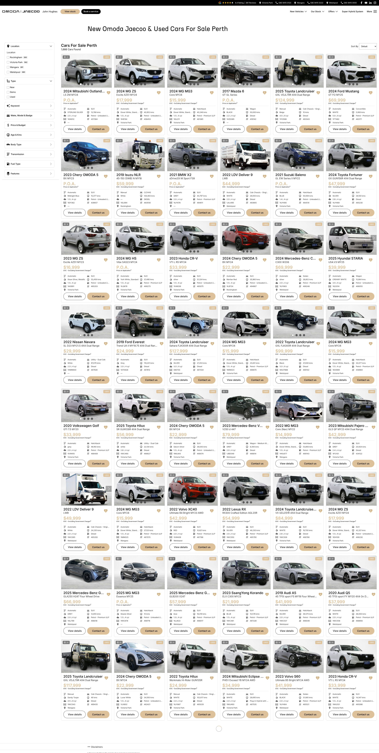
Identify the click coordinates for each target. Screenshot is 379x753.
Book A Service (91, 11)
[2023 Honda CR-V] (192, 238)
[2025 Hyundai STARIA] (351, 238)
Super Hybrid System (352, 11)
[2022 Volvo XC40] (192, 489)
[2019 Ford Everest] (139, 322)
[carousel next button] (109, 71)
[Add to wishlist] (108, 93)
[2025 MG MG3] (139, 572)
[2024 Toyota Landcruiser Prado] (298, 489)
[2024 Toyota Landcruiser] (192, 322)
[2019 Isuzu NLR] (139, 154)
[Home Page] (20, 11)
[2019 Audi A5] (298, 572)
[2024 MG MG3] (192, 71)
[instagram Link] (375, 3)
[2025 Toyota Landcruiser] (298, 71)
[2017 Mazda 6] (245, 71)
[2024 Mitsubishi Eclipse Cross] (245, 656)
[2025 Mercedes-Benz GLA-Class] (86, 572)
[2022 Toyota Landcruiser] (298, 322)
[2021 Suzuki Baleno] (298, 154)
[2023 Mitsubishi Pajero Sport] (351, 405)
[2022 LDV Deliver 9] (245, 154)
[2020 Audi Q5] (351, 572)
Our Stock (316, 11)
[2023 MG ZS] (86, 238)
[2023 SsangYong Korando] (245, 572)
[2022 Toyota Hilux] (192, 656)
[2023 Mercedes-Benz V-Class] (245, 405)
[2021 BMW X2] (192, 154)
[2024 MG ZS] (139, 71)
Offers (331, 11)
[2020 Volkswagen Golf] (86, 405)
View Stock (70, 11)
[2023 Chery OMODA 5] (86, 154)
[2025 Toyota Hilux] (139, 405)
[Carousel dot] (81, 84)
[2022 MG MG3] (298, 405)
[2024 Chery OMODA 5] (245, 238)
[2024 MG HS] (139, 238)
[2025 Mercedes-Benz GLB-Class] (192, 572)
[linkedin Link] (370, 3)
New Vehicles (297, 11)
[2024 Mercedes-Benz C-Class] (298, 238)
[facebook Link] (361, 3)
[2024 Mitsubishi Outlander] (86, 71)
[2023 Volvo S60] (298, 656)
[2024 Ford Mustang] (351, 71)
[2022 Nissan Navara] (86, 322)
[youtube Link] (366, 3)
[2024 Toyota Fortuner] (351, 154)
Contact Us (98, 129)
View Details (75, 129)
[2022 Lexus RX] (245, 489)
